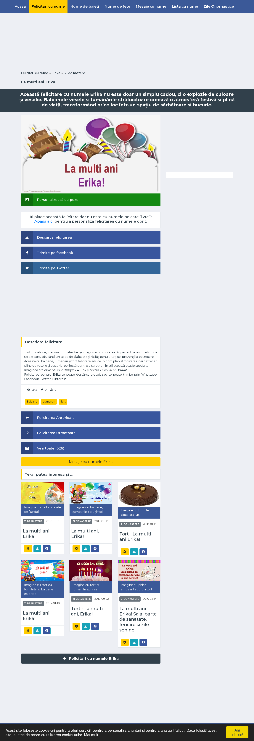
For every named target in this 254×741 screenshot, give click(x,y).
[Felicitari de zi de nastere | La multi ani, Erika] (42, 493)
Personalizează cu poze (57, 200)
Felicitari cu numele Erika (94, 658)
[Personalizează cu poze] (90, 154)
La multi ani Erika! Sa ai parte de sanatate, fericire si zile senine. (138, 619)
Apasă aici (44, 221)
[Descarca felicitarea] (37, 548)
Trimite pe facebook (54, 253)
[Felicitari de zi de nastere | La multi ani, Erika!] (90, 493)
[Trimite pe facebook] (46, 548)
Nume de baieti (84, 6)
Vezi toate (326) (50, 448)
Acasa (20, 6)
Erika (56, 73)
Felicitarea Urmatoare (56, 433)
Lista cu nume (185, 6)
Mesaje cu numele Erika (91, 462)
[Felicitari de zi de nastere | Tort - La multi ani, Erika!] (90, 570)
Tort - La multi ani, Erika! (87, 611)
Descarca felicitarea (54, 237)
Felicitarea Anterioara (55, 418)
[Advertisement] (127, 41)
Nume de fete (117, 6)
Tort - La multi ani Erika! (135, 536)
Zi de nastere (75, 73)
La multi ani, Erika (36, 533)
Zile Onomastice (219, 6)
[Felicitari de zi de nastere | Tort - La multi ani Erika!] (139, 494)
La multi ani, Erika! (85, 533)
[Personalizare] (28, 548)
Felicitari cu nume (48, 6)
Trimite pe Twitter (52, 268)
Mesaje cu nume (151, 6)
